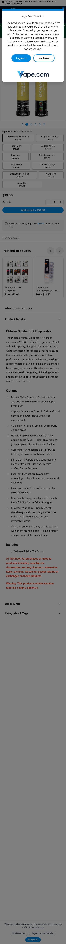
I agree (20, 58)
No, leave (44, 58)
